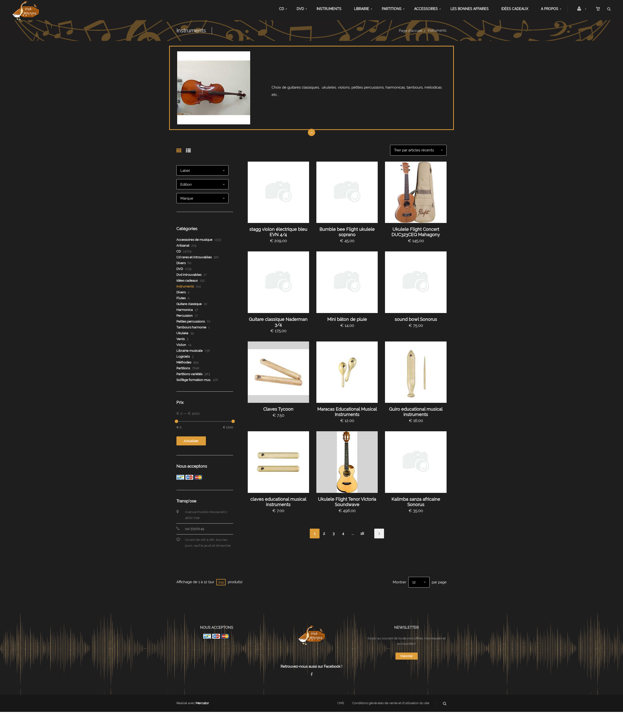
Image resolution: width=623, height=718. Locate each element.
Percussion (184, 315)
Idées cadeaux (514, 9)
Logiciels (183, 356)
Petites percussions (190, 321)
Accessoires (426, 9)
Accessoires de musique (194, 239)
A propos (549, 9)
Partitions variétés (189, 374)
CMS (340, 703)
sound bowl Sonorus (416, 319)
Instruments (329, 9)
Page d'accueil (410, 31)
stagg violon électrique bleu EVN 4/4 (278, 232)
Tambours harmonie (191, 327)
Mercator (202, 703)
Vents (180, 339)
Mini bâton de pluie (347, 319)
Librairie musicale (189, 350)
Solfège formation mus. (193, 380)
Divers (181, 263)
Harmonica (184, 310)
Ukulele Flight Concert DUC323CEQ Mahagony (416, 232)
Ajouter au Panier (280, 192)
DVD (300, 9)
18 (362, 533)
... (353, 533)
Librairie (361, 9)
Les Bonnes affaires (469, 9)
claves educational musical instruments (278, 502)
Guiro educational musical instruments (416, 411)
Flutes (181, 298)
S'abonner (406, 656)
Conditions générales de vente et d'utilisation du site (390, 703)
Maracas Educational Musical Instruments (347, 411)
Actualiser (191, 441)
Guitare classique (189, 304)
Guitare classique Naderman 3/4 (278, 322)
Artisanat (182, 245)
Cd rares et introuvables (194, 257)
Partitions (392, 9)
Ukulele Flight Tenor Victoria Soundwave (347, 502)
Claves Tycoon (278, 409)
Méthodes (183, 362)
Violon (181, 345)
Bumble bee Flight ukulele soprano (347, 232)
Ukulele (182, 333)
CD (281, 9)
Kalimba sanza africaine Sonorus (416, 502)
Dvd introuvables (189, 274)
